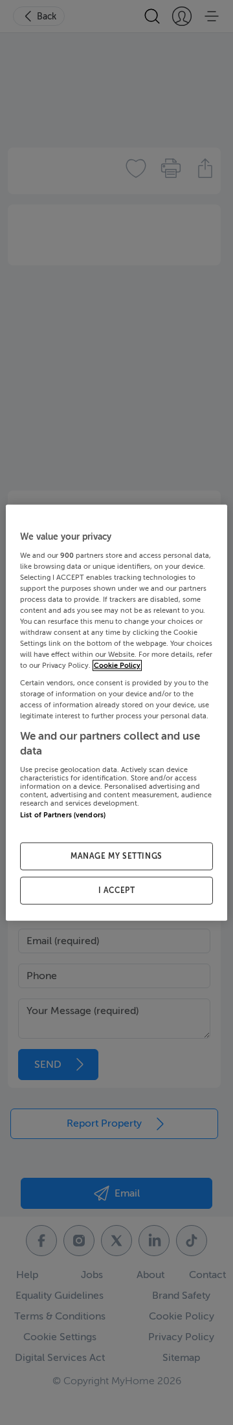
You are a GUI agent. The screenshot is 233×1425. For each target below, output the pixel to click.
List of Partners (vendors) (62, 814)
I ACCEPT (116, 889)
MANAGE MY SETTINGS (116, 856)
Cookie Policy (117, 665)
